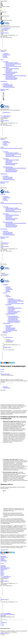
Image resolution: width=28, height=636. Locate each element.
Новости (2, 573)
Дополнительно (6, 387)
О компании (6, 53)
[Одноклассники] (3, 97)
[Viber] (8, 363)
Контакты (3, 90)
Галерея (2, 570)
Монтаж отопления (10, 65)
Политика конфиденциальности (8, 614)
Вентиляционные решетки (12, 72)
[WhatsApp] (10, 363)
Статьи (2, 574)
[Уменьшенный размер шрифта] (1, 2)
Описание (5, 386)
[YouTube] (3, 96)
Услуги (2, 59)
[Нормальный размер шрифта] (1, 3)
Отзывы (5, 55)
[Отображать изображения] (1, 13)
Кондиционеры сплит (10, 76)
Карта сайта (3, 615)
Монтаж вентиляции (10, 73)
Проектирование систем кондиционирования (16, 75)
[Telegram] (3, 95)
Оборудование (9, 69)
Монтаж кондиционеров (11, 79)
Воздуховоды (9, 70)
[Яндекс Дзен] (3, 99)
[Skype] (12, 363)
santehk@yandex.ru (5, 32)
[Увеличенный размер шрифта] (2, 5)
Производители (6, 54)
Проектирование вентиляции (12, 68)
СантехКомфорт (7, 613)
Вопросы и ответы (5, 89)
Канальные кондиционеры (12, 77)
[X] (7, 363)
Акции (2, 572)
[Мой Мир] (5, 363)
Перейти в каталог (5, 633)
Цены (2, 571)
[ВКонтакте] (3, 92)
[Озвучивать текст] (1, 17)
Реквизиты (5, 57)
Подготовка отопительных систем (13, 66)
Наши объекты (4, 81)
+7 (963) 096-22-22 (6, 28)
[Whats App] (3, 98)
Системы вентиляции (8, 84)
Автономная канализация (9, 87)
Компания (3, 51)
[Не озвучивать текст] (1, 19)
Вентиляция (6, 67)
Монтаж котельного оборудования (13, 63)
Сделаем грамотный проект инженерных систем (11, 148)
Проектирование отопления (12, 62)
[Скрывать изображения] (1, 14)
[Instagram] (3, 93)
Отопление (5, 61)
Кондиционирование (8, 74)
